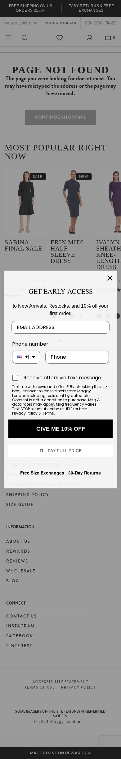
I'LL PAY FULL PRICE (61, 450)
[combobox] (26, 357)
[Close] (109, 278)
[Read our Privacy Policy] (105, 387)
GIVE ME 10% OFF (60, 429)
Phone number (30, 344)
